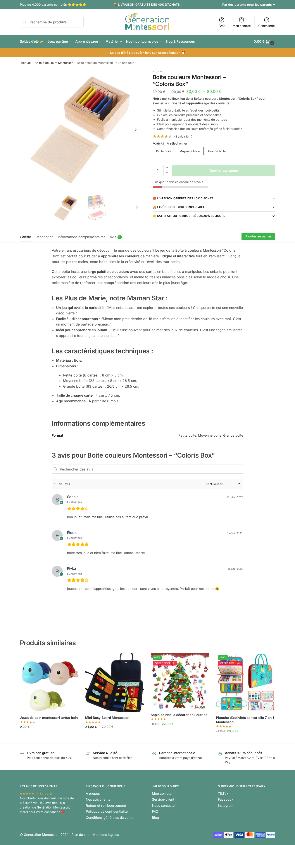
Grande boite (217, 151)
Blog (155, 817)
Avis (115, 237)
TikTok (223, 793)
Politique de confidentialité (107, 811)
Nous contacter (164, 805)
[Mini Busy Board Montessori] (114, 682)
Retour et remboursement (106, 805)
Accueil (26, 62)
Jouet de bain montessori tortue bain (49, 718)
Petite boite (163, 151)
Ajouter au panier (223, 170)
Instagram (225, 805)
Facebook (225, 799)
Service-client (163, 799)
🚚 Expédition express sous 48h (178, 207)
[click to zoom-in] (81, 129)
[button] (167, 168)
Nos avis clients (98, 799)
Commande (266, 26)
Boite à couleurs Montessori (54, 62)
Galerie (25, 237)
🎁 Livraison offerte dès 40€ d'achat (183, 198)
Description (44, 237)
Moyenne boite (189, 151)
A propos (93, 793)
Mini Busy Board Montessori (107, 718)
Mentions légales (105, 835)
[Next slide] (135, 129)
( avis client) (183, 136)
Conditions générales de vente (109, 817)
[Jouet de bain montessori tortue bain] (49, 682)
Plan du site (80, 835)
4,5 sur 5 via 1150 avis (35, 803)
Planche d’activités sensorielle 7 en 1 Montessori (245, 720)
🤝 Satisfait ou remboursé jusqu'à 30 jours (189, 216)
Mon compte (242, 26)
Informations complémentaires (81, 237)
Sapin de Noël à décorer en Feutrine (179, 715)
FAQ (222, 26)
